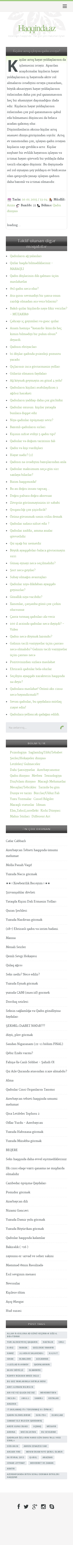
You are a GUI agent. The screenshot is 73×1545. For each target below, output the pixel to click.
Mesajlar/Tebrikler (23, 787)
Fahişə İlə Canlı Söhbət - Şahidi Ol (30, 1062)
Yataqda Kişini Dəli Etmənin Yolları (31, 901)
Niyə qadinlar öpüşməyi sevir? (31, 420)
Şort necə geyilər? (22, 570)
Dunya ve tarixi (21, 793)
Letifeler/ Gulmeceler (25, 764)
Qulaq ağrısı (14, 965)
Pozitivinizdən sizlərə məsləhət (32, 662)
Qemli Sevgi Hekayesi (21, 956)
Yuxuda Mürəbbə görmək (23, 1141)
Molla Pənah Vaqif (19, 865)
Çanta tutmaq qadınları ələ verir (32, 617)
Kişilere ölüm (15, 1293)
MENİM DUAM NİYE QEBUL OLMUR (44, 1451)
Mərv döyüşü (15, 1370)
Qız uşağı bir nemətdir (25, 543)
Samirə (39, 1398)
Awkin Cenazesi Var (35, 1446)
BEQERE (12, 1150)
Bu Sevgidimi (48, 1432)
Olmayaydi (35, 1370)
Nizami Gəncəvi (17, 1211)
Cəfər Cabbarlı (16, 841)
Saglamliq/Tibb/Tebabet (45, 752)
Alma (9, 1080)
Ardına (11, 1432)
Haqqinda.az (36, 28)
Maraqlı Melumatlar (52, 781)
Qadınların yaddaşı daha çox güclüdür (36, 400)
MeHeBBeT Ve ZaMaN (42, 1463)
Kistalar (53, 1398)
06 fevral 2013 (15, 1457)
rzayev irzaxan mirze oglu (23, 1375)
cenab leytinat (16, 1463)
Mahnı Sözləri (20, 816)
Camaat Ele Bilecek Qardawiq (24, 1420)
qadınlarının (42, 1364)
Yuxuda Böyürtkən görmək (25, 1229)
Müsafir (51, 1426)
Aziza (11, 205)
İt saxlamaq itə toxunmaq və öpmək (29, 1409)
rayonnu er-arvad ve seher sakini (30, 1256)
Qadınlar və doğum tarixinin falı (32, 441)
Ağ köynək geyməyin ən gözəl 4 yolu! (36, 381)
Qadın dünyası (20, 776)
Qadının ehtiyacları (23, 347)
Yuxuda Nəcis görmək (21, 874)
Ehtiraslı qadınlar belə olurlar (31, 669)
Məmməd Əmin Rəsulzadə (24, 1265)
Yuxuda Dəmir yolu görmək (25, 1220)
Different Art (41, 816)
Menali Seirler (16, 947)
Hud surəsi (13, 1311)
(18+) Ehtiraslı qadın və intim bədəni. (32, 929)
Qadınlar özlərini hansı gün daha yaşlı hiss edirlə (34, 1439)
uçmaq (37, 1426)
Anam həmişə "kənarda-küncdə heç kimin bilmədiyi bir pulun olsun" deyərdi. (36, 334)
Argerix (11, 1404)
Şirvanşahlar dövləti (20, 892)
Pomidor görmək (18, 1192)
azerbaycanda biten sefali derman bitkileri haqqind (33, 1476)
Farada (23, 1347)
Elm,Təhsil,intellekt (24, 811)
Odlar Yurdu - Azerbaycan (24, 1123)
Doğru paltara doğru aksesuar (31, 496)
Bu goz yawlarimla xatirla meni (26, 1381)
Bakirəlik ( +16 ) (17, 1247)
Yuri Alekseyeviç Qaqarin (22, 1342)
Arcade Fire (14, 1451)
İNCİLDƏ (11, 1398)
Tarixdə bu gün (49, 787)
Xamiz (10, 1353)
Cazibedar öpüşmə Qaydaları (26, 1183)
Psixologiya (18, 752)
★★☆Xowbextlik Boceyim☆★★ (28, 883)
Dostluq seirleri (17, 1002)
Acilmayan (42, 1359)
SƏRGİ (10, 1347)
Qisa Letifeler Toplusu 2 (23, 1114)
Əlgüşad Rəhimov (18, 1364)
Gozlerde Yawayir (43, 1347)
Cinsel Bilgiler (43, 799)
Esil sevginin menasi (21, 1274)
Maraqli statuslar (22, 805)
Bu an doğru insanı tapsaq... (30, 489)
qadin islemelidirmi (18, 1415)
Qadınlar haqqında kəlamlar (25, 1238)
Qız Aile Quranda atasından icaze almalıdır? (36, 1071)
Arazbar (48, 1457)
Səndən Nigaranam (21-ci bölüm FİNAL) (34, 1044)
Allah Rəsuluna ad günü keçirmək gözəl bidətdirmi (32, 1335)
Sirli (61, 1342)
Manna (11, 938)
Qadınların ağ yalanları (26, 256)
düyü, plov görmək (19, 1035)
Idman (41, 805)
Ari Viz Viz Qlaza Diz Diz (21, 1392)
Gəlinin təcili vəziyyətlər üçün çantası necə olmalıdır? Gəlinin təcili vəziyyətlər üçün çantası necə (38, 649)
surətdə (41, 1415)
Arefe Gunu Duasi (17, 1426)
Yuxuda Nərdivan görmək (24, 920)
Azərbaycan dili (17, 1201)
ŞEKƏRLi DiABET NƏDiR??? (25, 1026)
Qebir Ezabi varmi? (19, 1053)
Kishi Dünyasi (50, 811)
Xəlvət (53, 1353)
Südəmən (12, 1446)
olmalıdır (25, 1359)
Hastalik (48, 1342)
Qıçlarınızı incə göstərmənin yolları (35, 367)
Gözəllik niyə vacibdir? (26, 597)
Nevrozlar (13, 1283)
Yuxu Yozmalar (21, 799)
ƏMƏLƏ (25, 1398)
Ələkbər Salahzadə (31, 1353)
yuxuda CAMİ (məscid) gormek (28, 993)
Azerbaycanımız (48, 770)
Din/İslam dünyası (23, 781)
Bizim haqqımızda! (23, 482)
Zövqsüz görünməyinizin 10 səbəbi (35, 503)
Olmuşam (57, 1415)
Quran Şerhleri (16, 911)
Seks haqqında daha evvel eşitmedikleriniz (36, 1159)
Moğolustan (28, 1432)
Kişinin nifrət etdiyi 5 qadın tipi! (33, 434)
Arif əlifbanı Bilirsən (20, 1387)
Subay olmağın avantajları (28, 577)
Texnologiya (53, 776)
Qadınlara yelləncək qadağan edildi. (35, 714)
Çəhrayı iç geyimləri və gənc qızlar (34, 321)
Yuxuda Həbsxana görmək (24, 1132)
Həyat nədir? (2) (21, 455)
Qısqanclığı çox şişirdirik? (28, 510)
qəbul (33, 1457)
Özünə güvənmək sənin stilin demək (36, 517)
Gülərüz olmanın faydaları (28, 374)
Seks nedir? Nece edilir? (23, 974)
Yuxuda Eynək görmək (22, 983)
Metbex (37, 776)
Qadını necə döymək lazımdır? (31, 636)
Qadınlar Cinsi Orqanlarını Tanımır (30, 1090)
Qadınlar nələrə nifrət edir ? (29, 524)
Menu (64, 6)
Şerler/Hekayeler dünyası (28, 758)
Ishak (10, 1359)
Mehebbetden (48, 1392)
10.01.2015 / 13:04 (34, 199)
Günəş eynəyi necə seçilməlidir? (32, 563)
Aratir (11, 1468)
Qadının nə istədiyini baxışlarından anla (38, 462)
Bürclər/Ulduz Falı (47, 793)
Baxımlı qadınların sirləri (27, 427)
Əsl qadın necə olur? (24, 289)
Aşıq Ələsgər (15, 1302)
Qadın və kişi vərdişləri (26, 448)
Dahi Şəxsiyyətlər (22, 770)
